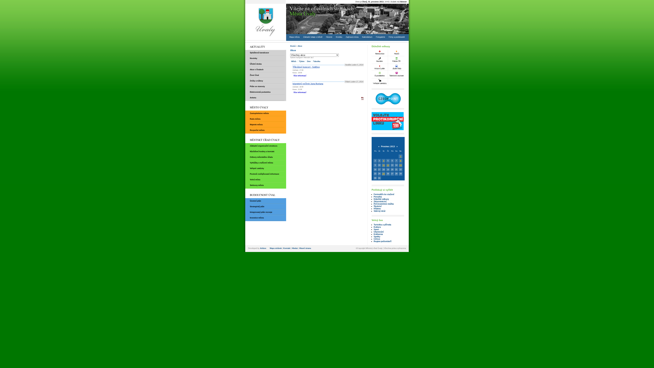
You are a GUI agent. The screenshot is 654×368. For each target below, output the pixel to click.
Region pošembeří (382, 241)
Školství (378, 206)
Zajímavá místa (352, 37)
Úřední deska (256, 64)
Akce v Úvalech (256, 69)
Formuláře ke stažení (384, 194)
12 (388, 165)
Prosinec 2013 (388, 146)
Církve (377, 239)
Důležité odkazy (381, 199)
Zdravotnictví (380, 201)
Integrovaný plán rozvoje (261, 212)
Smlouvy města (257, 185)
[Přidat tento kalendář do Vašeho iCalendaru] (362, 99)
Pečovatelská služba (384, 204)
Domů (293, 46)
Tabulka (316, 61)
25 (383, 174)
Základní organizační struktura (263, 146)
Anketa (253, 98)
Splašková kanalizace (259, 53)
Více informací (299, 76)
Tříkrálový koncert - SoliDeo (306, 67)
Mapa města (294, 37)
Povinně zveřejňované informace (264, 174)
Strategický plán (257, 206)
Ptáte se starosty (257, 86)
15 (400, 165)
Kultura (377, 227)
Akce (300, 46)
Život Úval (254, 75)
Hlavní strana (305, 248)
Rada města (255, 119)
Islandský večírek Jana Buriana (308, 84)
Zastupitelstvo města (259, 113)
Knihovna (378, 234)
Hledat (295, 248)
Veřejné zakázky (257, 168)
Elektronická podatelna (260, 92)
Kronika (339, 37)
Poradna (378, 197)
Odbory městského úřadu (261, 157)
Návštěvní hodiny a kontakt (262, 151)
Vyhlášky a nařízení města (261, 163)
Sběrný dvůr (380, 211)
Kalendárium (367, 37)
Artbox (263, 248)
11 (384, 165)
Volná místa (255, 180)
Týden (302, 61)
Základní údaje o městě (312, 37)
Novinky (253, 58)
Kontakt (286, 248)
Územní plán (255, 201)
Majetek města (256, 125)
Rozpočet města (257, 130)
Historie (329, 37)
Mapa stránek (276, 248)
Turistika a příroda (382, 225)
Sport (376, 229)
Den (309, 61)
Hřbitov (377, 209)
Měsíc (293, 61)
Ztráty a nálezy (256, 81)
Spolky (377, 236)
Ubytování (379, 232)
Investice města (257, 218)
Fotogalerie (380, 37)
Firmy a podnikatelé (397, 37)
